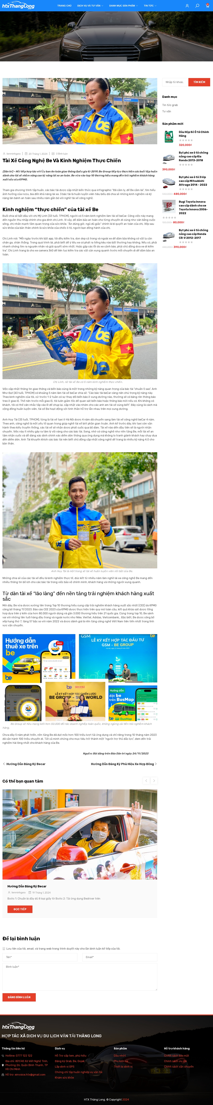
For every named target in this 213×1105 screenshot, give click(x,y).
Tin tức (149, 5)
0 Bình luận (62, 153)
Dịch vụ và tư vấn (88, 5)
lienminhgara (13, 153)
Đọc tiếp (20, 909)
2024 (125, 1099)
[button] (154, 780)
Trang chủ (64, 5)
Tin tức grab (170, 105)
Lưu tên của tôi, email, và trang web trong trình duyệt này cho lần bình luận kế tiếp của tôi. (63, 948)
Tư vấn (166, 111)
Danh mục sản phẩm (122, 5)
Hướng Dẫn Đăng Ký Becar (27, 886)
